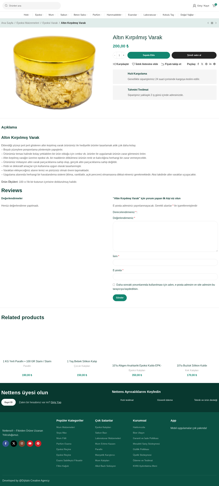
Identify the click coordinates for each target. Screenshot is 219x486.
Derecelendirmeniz (124, 212)
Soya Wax (61, 432)
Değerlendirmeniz (124, 218)
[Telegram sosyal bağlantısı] (214, 64)
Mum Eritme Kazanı (105, 443)
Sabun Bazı (101, 432)
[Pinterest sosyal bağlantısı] (206, 64)
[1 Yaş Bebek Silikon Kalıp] (82, 341)
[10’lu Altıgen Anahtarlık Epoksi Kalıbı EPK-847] (137, 343)
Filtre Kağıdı (62, 466)
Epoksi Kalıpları (137, 370)
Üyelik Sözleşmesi (142, 455)
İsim (116, 256)
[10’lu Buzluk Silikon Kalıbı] (192, 343)
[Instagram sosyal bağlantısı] (22, 443)
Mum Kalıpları (102, 460)
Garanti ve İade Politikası (146, 438)
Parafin (27, 365)
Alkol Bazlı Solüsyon (105, 466)
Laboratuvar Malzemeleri (108, 438)
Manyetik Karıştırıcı (105, 455)
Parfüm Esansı (63, 443)
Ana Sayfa (7, 23)
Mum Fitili (61, 438)
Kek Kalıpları (192, 370)
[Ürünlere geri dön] (212, 23)
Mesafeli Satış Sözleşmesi (146, 443)
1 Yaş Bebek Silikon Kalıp (82, 361)
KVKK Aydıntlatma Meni (145, 466)
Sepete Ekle (149, 55)
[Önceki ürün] (208, 23)
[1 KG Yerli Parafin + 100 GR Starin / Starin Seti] (27, 341)
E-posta (118, 270)
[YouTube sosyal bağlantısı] (30, 443)
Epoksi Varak (50, 23)
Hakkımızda (139, 427)
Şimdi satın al (194, 55)
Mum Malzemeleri (65, 427)
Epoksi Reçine (63, 449)
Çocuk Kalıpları (82, 365)
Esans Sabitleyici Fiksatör (69, 460)
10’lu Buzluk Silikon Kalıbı (192, 365)
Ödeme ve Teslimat (143, 460)
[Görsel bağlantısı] (24, 422)
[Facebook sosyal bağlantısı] (198, 64)
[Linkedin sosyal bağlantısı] (210, 64)
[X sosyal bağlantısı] (202, 64)
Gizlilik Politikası (141, 449)
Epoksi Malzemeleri (28, 23)
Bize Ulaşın (138, 432)
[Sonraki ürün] (216, 23)
